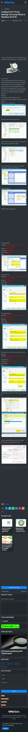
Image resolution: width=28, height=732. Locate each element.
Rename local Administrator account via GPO (20, 529)
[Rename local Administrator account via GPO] (21, 523)
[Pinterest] (19, 508)
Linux (3, 663)
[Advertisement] (14, 40)
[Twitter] (9, 508)
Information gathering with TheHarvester (11, 652)
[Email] (23, 508)
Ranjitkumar (4, 702)
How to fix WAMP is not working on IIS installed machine (7, 547)
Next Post (23, 591)
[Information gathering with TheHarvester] (14, 642)
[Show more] (2, 511)
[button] (2, 2)
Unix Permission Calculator (7, 599)
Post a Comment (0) (14, 587)
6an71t (3, 695)
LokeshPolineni (5, 698)
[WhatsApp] (13, 508)
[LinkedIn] (16, 508)
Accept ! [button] (6, 728)
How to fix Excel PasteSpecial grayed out (6, 529)
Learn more (11, 725)
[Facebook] (6, 508)
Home (2, 9)
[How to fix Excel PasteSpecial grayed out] (7, 523)
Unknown (3, 705)
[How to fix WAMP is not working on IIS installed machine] (7, 540)
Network (10, 663)
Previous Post (5, 591)
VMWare (17, 663)
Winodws (7, 9)
